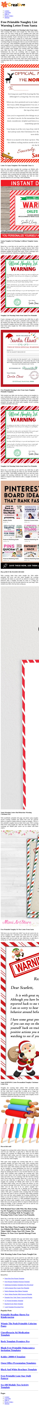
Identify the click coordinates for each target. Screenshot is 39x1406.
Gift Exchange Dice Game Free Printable (17, 1288)
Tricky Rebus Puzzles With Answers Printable (18, 1294)
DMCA (7, 1400)
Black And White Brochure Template (19, 1369)
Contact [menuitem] (7, 11)
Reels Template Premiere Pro (15, 1341)
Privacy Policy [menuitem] (9, 16)
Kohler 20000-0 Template (13, 1357)
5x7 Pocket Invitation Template (14, 1300)
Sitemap (7, 1403)
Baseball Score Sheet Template (14, 1304)
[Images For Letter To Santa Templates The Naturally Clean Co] (19, 113)
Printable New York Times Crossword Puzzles (18, 1297)
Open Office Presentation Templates (18, 1363)
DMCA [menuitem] (7, 14)
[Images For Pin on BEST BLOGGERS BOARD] (19, 525)
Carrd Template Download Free (14, 1307)
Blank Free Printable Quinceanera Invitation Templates (18, 1349)
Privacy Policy (9, 1402)
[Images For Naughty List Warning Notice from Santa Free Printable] (19, 284)
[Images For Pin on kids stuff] (19, 1121)
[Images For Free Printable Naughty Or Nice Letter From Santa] (19, 878)
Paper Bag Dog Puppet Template (14, 1278)
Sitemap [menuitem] (7, 17)
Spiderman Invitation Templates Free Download (19, 1285)
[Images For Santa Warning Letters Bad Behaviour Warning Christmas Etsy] (19, 698)
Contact (7, 1397)
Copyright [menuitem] (8, 12)
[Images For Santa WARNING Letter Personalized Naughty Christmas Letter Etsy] (19, 1011)
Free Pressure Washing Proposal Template (17, 1281)
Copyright (8, 1398)
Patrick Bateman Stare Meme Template (16, 1291)
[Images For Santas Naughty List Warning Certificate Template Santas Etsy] (19, 209)
